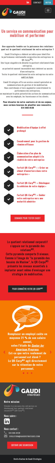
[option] (27, 351)
